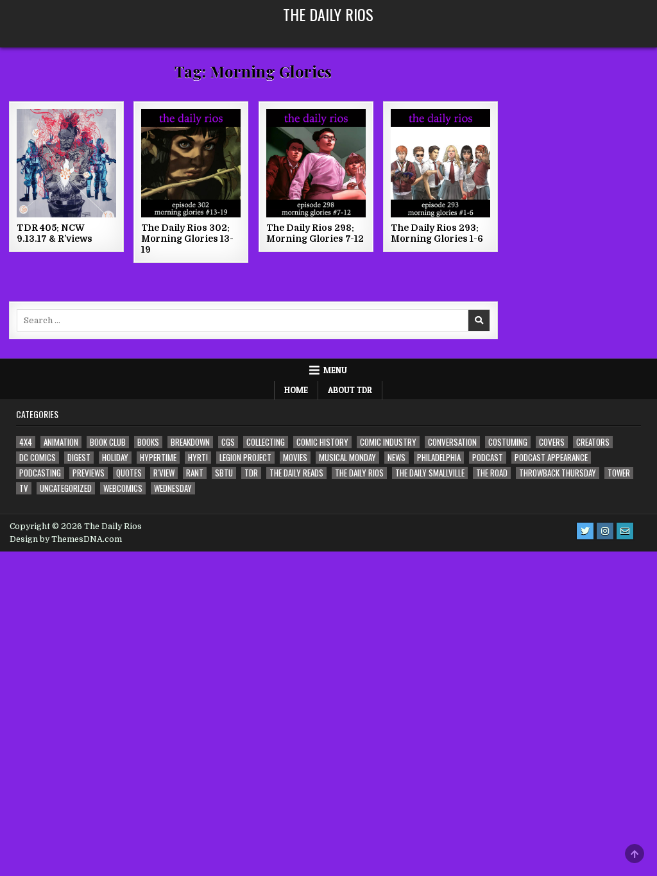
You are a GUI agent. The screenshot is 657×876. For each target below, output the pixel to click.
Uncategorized (66, 488)
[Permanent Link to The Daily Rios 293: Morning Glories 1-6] (440, 163)
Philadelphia (439, 457)
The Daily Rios (328, 14)
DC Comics (37, 457)
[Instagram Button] (605, 531)
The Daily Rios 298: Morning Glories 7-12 (315, 233)
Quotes (129, 473)
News (396, 457)
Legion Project (245, 457)
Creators (593, 442)
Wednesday (173, 488)
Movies (295, 457)
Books (148, 442)
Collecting (265, 442)
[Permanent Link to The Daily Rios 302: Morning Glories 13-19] (191, 163)
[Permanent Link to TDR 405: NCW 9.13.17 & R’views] (66, 163)
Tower (619, 473)
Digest (78, 457)
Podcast (487, 457)
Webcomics (122, 488)
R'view (164, 473)
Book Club (108, 442)
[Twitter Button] (585, 531)
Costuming (507, 442)
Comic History (322, 442)
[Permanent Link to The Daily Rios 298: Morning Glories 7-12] (316, 163)
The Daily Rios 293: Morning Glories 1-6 (437, 233)
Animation (61, 442)
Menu (335, 370)
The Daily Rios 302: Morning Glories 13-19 (187, 239)
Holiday (115, 457)
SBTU (224, 473)
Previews (89, 473)
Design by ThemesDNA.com (66, 539)
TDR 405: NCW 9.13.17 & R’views (54, 233)
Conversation (452, 442)
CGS (228, 442)
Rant (194, 473)
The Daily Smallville (430, 473)
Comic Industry (388, 442)
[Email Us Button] (625, 531)
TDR (251, 473)
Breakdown (190, 442)
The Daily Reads (296, 473)
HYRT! (198, 457)
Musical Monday (347, 457)
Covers (552, 442)
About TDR (350, 390)
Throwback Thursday (557, 473)
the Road (492, 473)
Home (296, 390)
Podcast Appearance (551, 457)
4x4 (25, 442)
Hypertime (158, 457)
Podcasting (40, 473)
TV (23, 488)
